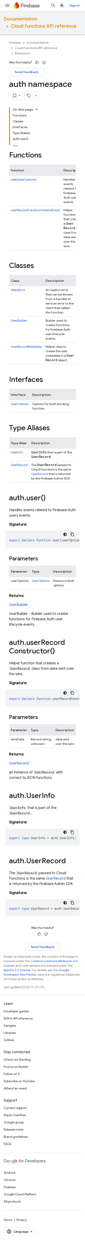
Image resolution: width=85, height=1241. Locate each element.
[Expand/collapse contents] (36, 109)
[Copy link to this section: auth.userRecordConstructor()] (59, 651)
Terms (8, 1220)
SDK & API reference (18, 1018)
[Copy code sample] (72, 534)
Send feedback (26, 72)
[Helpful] (37, 62)
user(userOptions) (23, 179)
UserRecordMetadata (26, 347)
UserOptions (20, 404)
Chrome (9, 1180)
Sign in (75, 5)
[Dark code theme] (65, 534)
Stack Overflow (15, 1115)
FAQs (7, 1144)
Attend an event (15, 1088)
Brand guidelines (16, 1137)
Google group (14, 1122)
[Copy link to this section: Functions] (46, 155)
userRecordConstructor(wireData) (35, 210)
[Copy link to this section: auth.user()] (50, 498)
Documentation (20, 19)
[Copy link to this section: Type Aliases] (54, 428)
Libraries (10, 1033)
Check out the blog (17, 1059)
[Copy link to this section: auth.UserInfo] (59, 796)
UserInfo (17, 452)
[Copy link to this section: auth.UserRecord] (70, 861)
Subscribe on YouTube (19, 1081)
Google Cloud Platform (20, 1194)
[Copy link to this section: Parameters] (42, 559)
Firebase (15, 43)
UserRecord (19, 465)
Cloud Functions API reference (43, 26)
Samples (10, 1026)
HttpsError (18, 290)
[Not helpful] (43, 62)
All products (12, 1201)
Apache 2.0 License (17, 970)
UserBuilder (19, 320)
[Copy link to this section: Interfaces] (47, 380)
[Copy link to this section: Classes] (38, 266)
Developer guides (16, 1011)
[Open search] (53, 5)
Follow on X (12, 1074)
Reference (22, 53)
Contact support (15, 1108)
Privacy (22, 1220)
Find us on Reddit (16, 1067)
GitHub (9, 1040)
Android (9, 1173)
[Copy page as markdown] (29, 95)
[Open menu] (7, 5)
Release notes (13, 1129)
